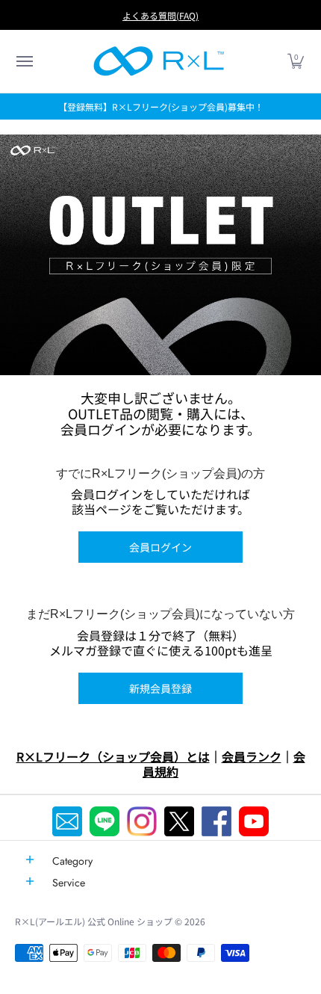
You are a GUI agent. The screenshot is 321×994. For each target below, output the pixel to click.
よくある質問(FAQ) (160, 15)
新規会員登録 (160, 688)
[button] (24, 61)
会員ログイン (160, 547)
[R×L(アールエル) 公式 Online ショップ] (159, 61)
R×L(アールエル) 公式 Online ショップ (93, 921)
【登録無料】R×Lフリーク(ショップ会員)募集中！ (161, 106)
